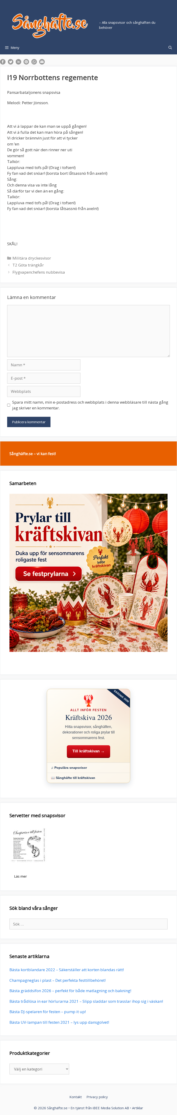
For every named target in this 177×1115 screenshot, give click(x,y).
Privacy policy (97, 1096)
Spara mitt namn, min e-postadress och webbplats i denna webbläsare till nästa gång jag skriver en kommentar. (90, 405)
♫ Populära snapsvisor (69, 767)
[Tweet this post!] (10, 63)
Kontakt (75, 1096)
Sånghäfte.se (57, 1108)
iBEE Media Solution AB (111, 1108)
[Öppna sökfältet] (170, 47)
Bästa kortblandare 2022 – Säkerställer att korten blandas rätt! (66, 969)
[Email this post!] (42, 63)
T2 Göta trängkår (28, 265)
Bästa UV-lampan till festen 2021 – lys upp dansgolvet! (59, 1022)
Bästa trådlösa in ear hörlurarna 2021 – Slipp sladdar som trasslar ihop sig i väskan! (86, 1001)
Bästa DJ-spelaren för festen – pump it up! (47, 1011)
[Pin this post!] (26, 63)
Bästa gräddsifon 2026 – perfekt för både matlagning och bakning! (70, 990)
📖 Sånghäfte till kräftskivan (73, 778)
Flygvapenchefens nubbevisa (38, 272)
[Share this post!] (3, 63)
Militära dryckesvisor (31, 258)
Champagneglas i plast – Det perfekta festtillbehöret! (57, 980)
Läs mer (20, 876)
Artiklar (137, 1108)
